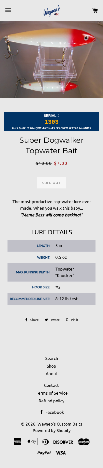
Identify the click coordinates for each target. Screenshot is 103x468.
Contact (51, 385)
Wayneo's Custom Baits (60, 424)
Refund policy (51, 400)
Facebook (54, 412)
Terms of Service (52, 393)
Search (51, 358)
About (52, 373)
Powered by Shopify (51, 430)
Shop (51, 366)
